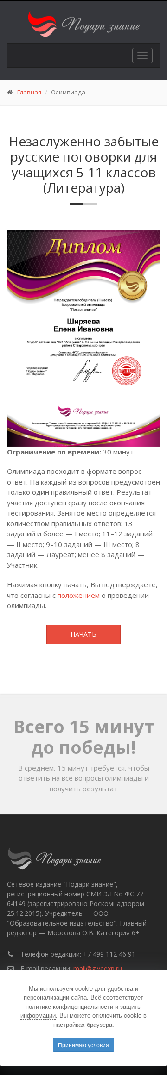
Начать (83, 634)
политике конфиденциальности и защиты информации (80, 1011)
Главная (29, 92)
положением (79, 595)
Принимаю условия (83, 1045)
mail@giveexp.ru (97, 968)
